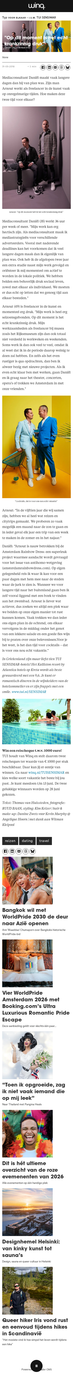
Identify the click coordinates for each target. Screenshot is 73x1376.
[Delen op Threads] (61, 67)
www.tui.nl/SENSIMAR (29, 692)
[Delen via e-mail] (55, 67)
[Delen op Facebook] (43, 67)
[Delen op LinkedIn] (49, 67)
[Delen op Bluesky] (67, 67)
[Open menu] (36, 1366)
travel (44, 841)
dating (27, 841)
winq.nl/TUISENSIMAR (46, 772)
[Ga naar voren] (36, 6)
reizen (10, 841)
